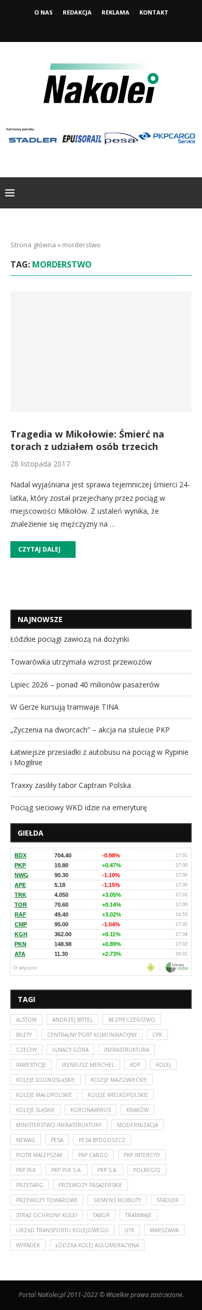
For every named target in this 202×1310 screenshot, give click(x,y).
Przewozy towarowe (47, 1200)
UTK (129, 1230)
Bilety (24, 1034)
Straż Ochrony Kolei (46, 1215)
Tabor (101, 1215)
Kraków (137, 1110)
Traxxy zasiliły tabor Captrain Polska (70, 785)
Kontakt (153, 12)
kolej (163, 1064)
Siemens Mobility (117, 1200)
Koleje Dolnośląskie (45, 1079)
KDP (135, 1064)
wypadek (28, 1245)
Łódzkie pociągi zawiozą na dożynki (69, 639)
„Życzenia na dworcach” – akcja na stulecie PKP (90, 730)
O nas (43, 12)
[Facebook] (87, 27)
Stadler (167, 1200)
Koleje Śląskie (35, 1110)
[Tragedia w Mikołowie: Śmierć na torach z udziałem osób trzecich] (101, 351)
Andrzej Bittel (72, 1019)
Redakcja (77, 12)
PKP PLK (26, 1170)
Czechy (26, 1049)
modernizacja (137, 1125)
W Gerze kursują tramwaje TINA (64, 707)
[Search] (191, 193)
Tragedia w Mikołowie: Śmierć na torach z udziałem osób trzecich (87, 440)
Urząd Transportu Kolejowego (62, 1230)
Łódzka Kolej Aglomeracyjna (97, 1245)
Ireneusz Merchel (88, 1064)
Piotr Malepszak (39, 1155)
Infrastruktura (126, 1049)
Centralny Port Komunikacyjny (92, 1034)
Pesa (57, 1140)
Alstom (26, 1019)
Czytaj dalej (39, 549)
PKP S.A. (107, 1170)
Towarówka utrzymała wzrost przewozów (81, 662)
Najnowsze (40, 619)
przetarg (29, 1185)
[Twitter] (101, 27)
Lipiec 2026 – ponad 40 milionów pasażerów (85, 684)
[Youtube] (115, 27)
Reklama (115, 12)
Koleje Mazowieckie (119, 1079)
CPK (157, 1034)
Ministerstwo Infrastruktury (59, 1125)
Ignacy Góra (70, 1049)
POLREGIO (147, 1170)
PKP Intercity (142, 1155)
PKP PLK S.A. (66, 1170)
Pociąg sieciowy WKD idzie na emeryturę (78, 807)
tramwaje (138, 1215)
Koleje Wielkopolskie (118, 1094)
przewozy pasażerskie (90, 1185)
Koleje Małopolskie (44, 1094)
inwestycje (31, 1064)
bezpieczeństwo (131, 1019)
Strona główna (33, 244)
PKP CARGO (93, 1155)
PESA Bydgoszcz (102, 1140)
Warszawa (164, 1230)
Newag (25, 1140)
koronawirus (90, 1110)
